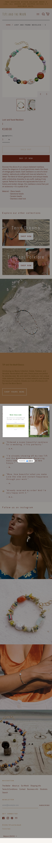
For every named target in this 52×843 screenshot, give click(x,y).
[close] (47, 407)
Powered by (22, 461)
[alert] (26, 421)
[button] (15, 426)
